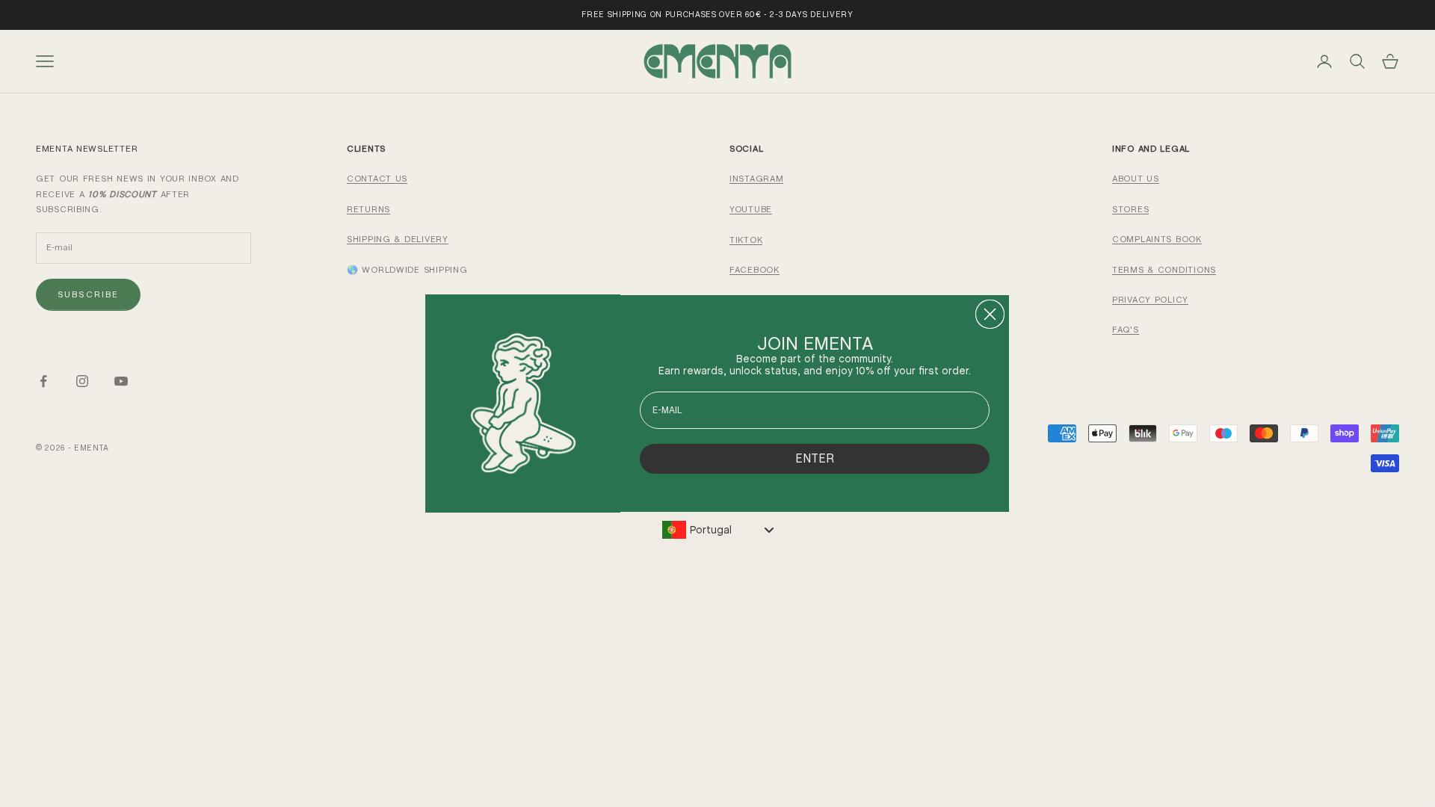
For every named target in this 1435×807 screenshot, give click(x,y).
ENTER (814, 458)
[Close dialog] (990, 314)
